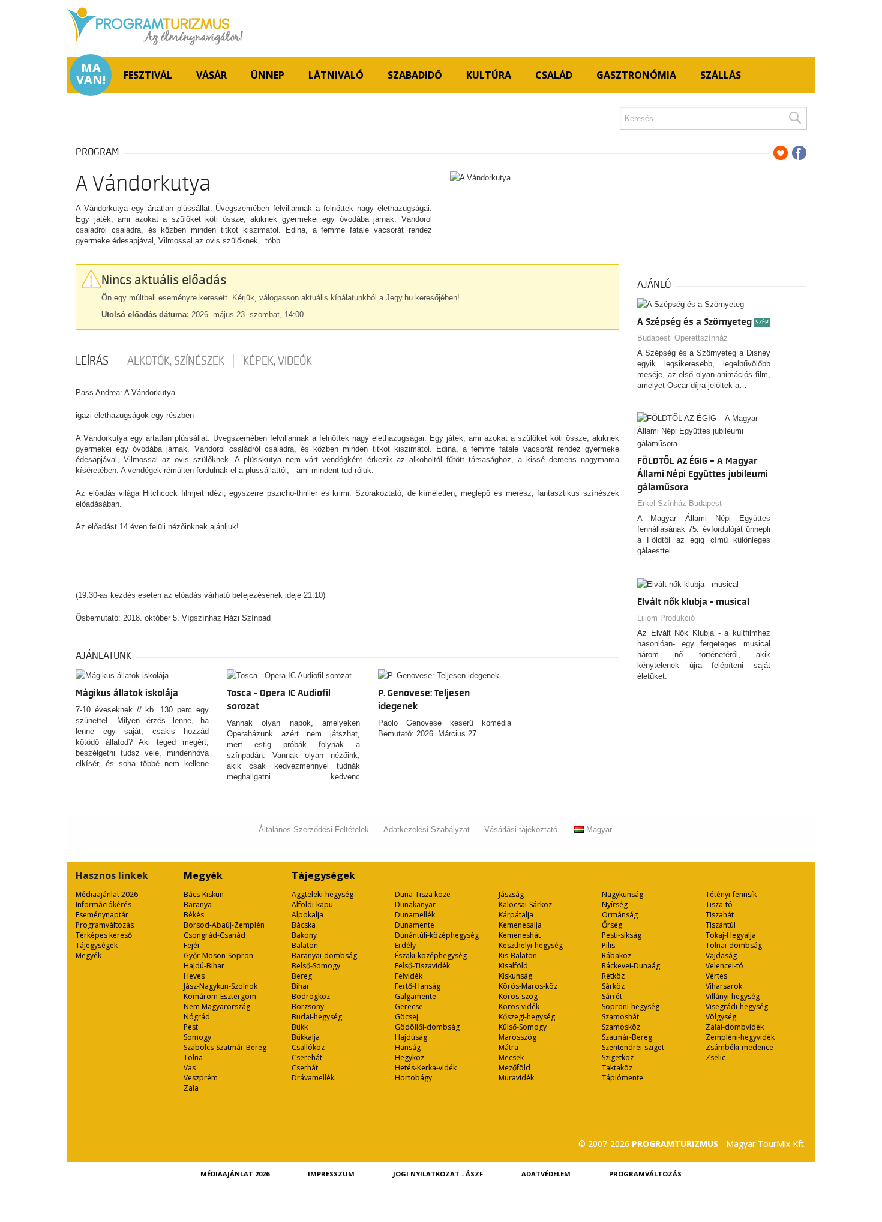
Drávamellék (313, 1078)
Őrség (612, 925)
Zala (191, 1088)
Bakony (304, 935)
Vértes (716, 976)
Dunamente (414, 925)
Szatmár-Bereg (627, 1037)
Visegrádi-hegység (737, 1006)
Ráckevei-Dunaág (631, 966)
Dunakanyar (415, 904)
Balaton (305, 945)
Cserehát (307, 1057)
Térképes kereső (104, 935)
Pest (191, 1027)
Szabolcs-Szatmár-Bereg (225, 1047)
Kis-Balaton (518, 955)
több (272, 240)
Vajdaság (721, 955)
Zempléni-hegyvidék (740, 1037)
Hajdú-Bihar (204, 966)
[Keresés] (794, 118)
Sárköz (613, 986)
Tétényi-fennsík (731, 894)
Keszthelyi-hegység (531, 945)
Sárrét (612, 996)
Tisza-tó (719, 904)
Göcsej (406, 1017)
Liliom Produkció (666, 617)
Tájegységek (97, 945)
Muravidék (516, 1078)
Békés (194, 915)
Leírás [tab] (92, 361)
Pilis (608, 945)
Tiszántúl (721, 925)
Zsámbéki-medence (739, 1047)
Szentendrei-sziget (633, 1047)
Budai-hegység (317, 1017)
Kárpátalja (516, 915)
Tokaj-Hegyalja (731, 935)
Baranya (198, 904)
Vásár (211, 75)
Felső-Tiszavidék (422, 966)
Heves (194, 976)
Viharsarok (724, 986)
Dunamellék (415, 915)
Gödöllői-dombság (427, 1027)
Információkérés (103, 904)
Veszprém (201, 1078)
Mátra (508, 1047)
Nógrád (197, 1017)
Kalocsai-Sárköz (525, 904)
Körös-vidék (519, 1006)
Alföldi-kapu (312, 904)
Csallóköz (308, 1047)
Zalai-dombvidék (735, 1027)
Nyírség (615, 904)
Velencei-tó (724, 966)
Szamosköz (621, 1027)
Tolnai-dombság (734, 945)
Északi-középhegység (431, 955)
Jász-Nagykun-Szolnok (220, 986)
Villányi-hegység (733, 996)
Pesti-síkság (621, 935)
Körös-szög (518, 996)
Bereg (302, 976)
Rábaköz (616, 955)
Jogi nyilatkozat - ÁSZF (438, 1173)
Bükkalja (306, 1037)
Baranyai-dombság (324, 955)
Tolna (193, 1057)
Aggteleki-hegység (322, 894)
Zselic (715, 1057)
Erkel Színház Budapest (679, 503)
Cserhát (305, 1068)
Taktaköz (617, 1068)
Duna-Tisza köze (423, 894)
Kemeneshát (520, 935)
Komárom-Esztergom (220, 996)
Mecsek (511, 1057)
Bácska (304, 925)
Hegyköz (409, 1057)
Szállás (720, 75)
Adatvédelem (546, 1173)
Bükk (300, 1027)
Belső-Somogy (316, 966)
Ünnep (267, 75)
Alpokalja (307, 915)
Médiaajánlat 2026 (107, 894)
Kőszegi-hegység (527, 1017)
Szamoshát (620, 1017)
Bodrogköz (311, 996)
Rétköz (613, 976)
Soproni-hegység (630, 1006)
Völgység (721, 1017)
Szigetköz (618, 1057)
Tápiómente (622, 1078)
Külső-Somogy (523, 1027)
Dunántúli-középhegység (437, 935)
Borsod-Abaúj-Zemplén (224, 925)
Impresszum (331, 1173)
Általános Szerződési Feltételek (314, 829)
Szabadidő (415, 75)
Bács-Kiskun (204, 894)
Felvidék (408, 976)
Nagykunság (622, 894)
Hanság (408, 1047)
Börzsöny (308, 1006)
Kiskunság (515, 976)
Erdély (405, 945)
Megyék (88, 955)
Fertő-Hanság (417, 986)
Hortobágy (413, 1078)
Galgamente (415, 996)
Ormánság (620, 915)
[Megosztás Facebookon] (799, 153)
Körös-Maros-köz (528, 986)
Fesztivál (148, 75)
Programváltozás (105, 925)
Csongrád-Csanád (214, 935)
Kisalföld (513, 966)
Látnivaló (336, 75)
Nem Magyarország (217, 1006)
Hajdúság (411, 1037)
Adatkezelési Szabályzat (426, 829)
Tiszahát (720, 915)
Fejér (192, 945)
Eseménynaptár (102, 915)
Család (553, 75)
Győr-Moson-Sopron (218, 955)
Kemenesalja (520, 925)
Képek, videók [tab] (277, 361)
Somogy (197, 1037)
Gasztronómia (636, 75)
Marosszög (517, 1037)
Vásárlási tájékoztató (520, 829)
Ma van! (91, 74)
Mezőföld (514, 1068)
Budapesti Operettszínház (682, 337)
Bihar (301, 986)
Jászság (511, 894)
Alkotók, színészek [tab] (175, 361)
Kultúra (488, 75)
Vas (190, 1068)
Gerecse (409, 1006)
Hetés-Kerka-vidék (426, 1068)
